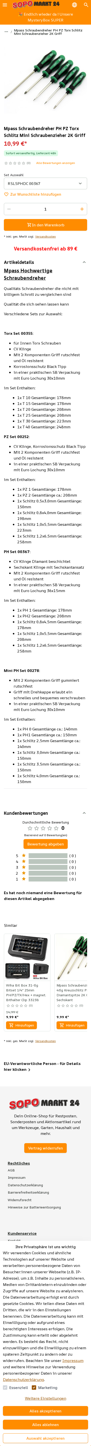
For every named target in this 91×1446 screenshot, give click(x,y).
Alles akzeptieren (45, 1411)
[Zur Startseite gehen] (36, 4)
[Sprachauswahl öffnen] (74, 5)
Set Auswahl (14, 174)
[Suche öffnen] (86, 5)
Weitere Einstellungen (45, 1398)
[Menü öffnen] (5, 5)
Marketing (47, 1387)
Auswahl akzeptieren (45, 1438)
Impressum (72, 1360)
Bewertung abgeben (45, 844)
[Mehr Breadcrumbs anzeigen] (6, 31)
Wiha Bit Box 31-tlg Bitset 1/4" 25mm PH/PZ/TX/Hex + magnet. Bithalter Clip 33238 (26, 992)
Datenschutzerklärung (23, 1379)
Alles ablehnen (45, 1424)
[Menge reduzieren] (9, 209)
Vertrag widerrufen (45, 1148)
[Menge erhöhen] (82, 209)
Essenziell (18, 1387)
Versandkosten (45, 237)
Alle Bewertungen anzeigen (55, 163)
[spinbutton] (45, 209)
